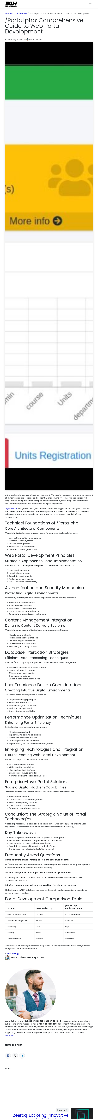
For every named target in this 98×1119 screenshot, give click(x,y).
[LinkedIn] (22, 1055)
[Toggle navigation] (90, 4)
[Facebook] (8, 1055)
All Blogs (9, 13)
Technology (21, 13)
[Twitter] (15, 1055)
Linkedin (9, 1035)
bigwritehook (11, 508)
